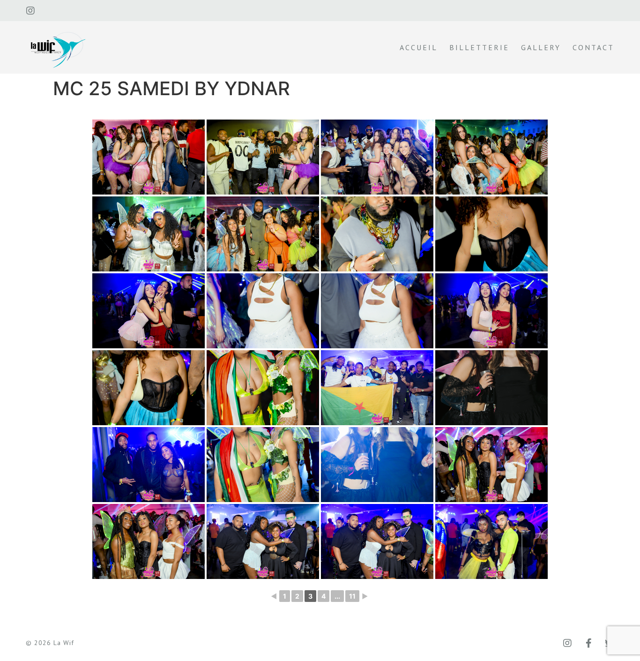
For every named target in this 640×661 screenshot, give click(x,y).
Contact (593, 47)
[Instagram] (30, 10)
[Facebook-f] (588, 643)
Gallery (541, 47)
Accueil (419, 47)
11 (352, 596)
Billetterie (479, 47)
